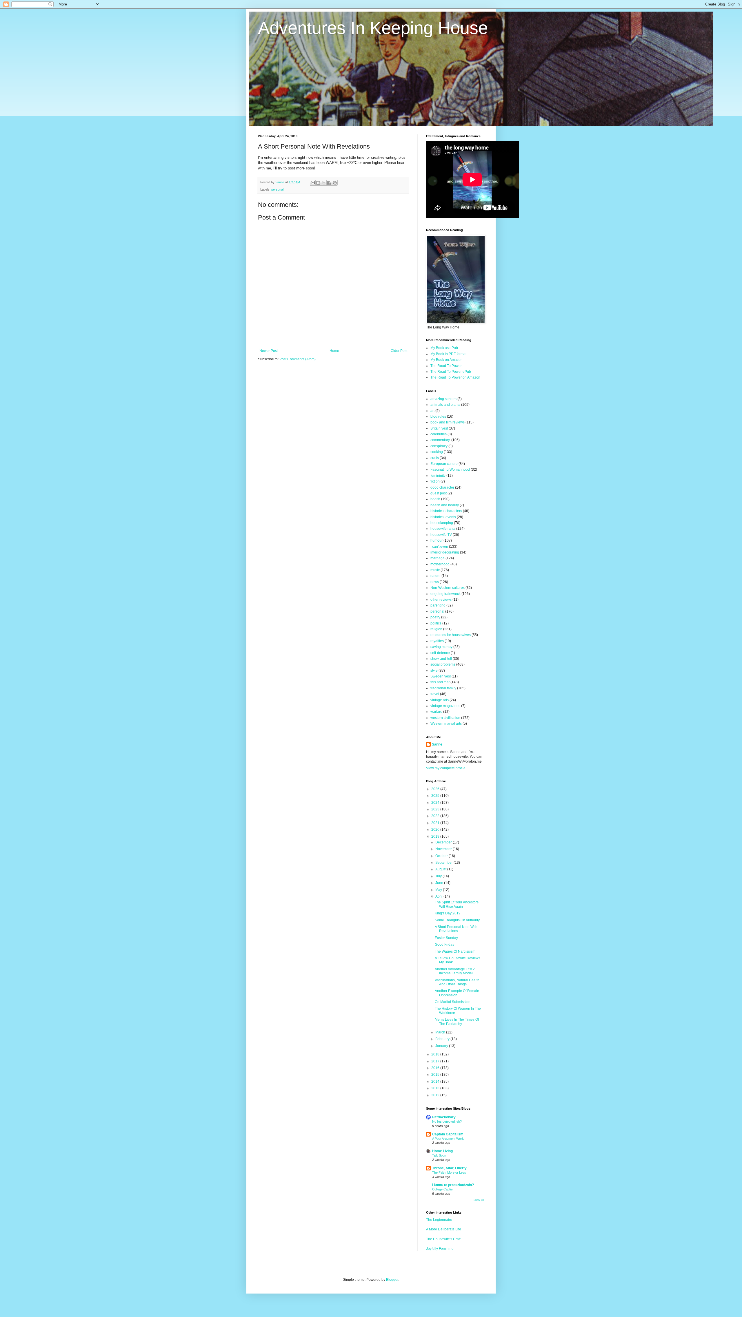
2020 (435, 830)
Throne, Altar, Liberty (449, 1168)
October (442, 856)
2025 (435, 796)
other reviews (441, 600)
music (435, 570)
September (444, 863)
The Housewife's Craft (443, 1239)
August (441, 869)
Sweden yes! (440, 676)
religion (436, 629)
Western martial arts (446, 723)
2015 (435, 1075)
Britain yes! (439, 428)
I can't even (439, 547)
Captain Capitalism (447, 1134)
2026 (435, 789)
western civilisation (445, 718)
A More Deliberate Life (443, 1229)
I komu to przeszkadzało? (453, 1185)
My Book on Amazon (446, 360)
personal (277, 189)
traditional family (443, 688)
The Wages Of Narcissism (455, 951)
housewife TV (441, 535)
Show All (479, 1200)
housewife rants (442, 529)
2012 (435, 1095)
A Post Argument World (448, 1138)
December (444, 842)
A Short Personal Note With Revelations (456, 929)
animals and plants (445, 405)
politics (435, 623)
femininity (437, 476)
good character (442, 487)
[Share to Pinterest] (335, 183)
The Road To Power (446, 366)
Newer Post (268, 351)
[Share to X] (324, 183)
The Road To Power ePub (450, 372)
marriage (437, 558)
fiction (435, 481)
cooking (436, 452)
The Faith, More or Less (449, 1172)
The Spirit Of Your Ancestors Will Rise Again (457, 904)
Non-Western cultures (447, 588)
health (435, 499)
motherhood (440, 564)
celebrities (438, 434)
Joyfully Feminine (440, 1249)
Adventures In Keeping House (373, 28)
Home (334, 351)
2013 (435, 1088)
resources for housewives (450, 635)
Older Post (399, 351)
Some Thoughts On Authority (457, 920)
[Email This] (313, 183)
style (434, 670)
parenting (437, 605)
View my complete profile (445, 768)
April (439, 896)
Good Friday (444, 944)
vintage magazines (445, 706)
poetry (435, 617)
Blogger (392, 1280)
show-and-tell (441, 659)
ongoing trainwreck (445, 594)
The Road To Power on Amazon (455, 377)
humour (436, 540)
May (439, 890)
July (439, 876)
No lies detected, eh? (447, 1121)
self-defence (440, 653)
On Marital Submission (452, 1002)
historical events (443, 517)
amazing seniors (443, 399)
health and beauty (444, 505)
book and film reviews (447, 422)
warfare (436, 712)
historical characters (446, 511)
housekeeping (441, 523)
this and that (440, 682)
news (434, 582)
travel (434, 694)
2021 (435, 823)
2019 (435, 836)
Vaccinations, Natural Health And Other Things (457, 982)
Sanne (437, 744)
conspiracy (439, 446)
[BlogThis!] (318, 183)
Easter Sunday (446, 938)
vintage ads (439, 700)
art (432, 411)
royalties (437, 641)
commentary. (440, 440)
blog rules (438, 416)
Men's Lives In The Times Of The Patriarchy (457, 1022)
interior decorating (444, 552)
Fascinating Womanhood (450, 469)
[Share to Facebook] (329, 183)
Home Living (442, 1151)
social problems (442, 664)
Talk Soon (439, 1155)
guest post (438, 493)
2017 (435, 1061)
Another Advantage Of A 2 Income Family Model (455, 971)
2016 (435, 1068)
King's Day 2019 (448, 913)
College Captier (443, 1189)
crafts (434, 458)
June (439, 883)
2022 (435, 816)
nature (435, 576)
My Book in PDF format (448, 354)
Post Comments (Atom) (297, 359)
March (440, 1032)
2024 (435, 803)
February (442, 1039)
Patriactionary (444, 1117)
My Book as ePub (444, 348)
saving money (441, 647)
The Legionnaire (439, 1220)
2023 (435, 809)
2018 (435, 1054)
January (442, 1046)
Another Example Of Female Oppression (457, 993)
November (444, 849)
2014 (435, 1081)
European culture (444, 464)
